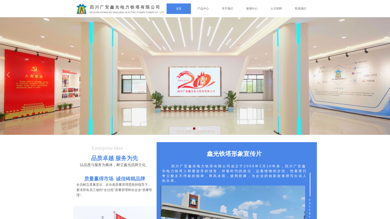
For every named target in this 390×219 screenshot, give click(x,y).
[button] (188, 128)
